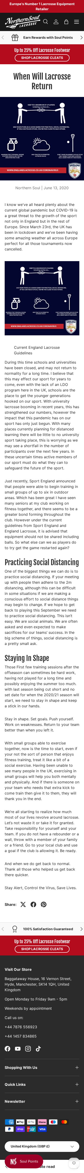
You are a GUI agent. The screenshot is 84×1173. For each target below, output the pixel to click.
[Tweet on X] (23, 904)
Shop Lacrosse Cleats (42, 58)
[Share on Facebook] (33, 904)
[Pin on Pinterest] (43, 904)
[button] (66, 22)
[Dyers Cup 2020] (6, 1166)
